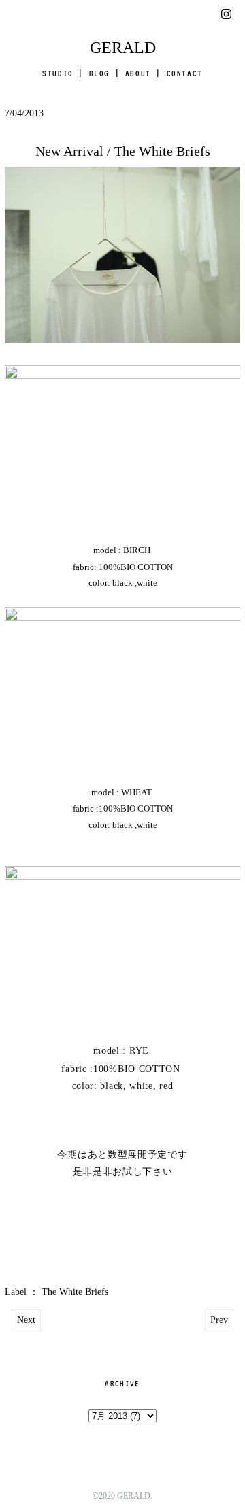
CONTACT (185, 73)
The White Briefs (75, 1292)
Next (26, 1320)
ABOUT (138, 73)
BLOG (99, 73)
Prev (219, 1320)
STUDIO (58, 73)
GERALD (123, 47)
